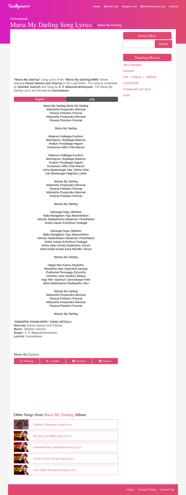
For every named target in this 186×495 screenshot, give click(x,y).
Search (163, 44)
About (130, 489)
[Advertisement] (66, 53)
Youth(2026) (131, 83)
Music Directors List (152, 6)
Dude (126, 95)
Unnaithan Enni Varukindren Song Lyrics (57, 447)
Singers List (129, 6)
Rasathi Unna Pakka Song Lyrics (52, 436)
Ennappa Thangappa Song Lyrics (52, 424)
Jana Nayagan (132, 64)
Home (96, 6)
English (39, 99)
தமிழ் (92, 99)
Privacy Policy (147, 489)
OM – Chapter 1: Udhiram (140, 77)
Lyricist (173, 6)
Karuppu (128, 70)
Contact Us (167, 489)
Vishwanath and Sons (137, 89)
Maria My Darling (109, 25)
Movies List (111, 6)
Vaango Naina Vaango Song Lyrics (53, 458)
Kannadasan (19, 19)
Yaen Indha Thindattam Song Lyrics (54, 470)
